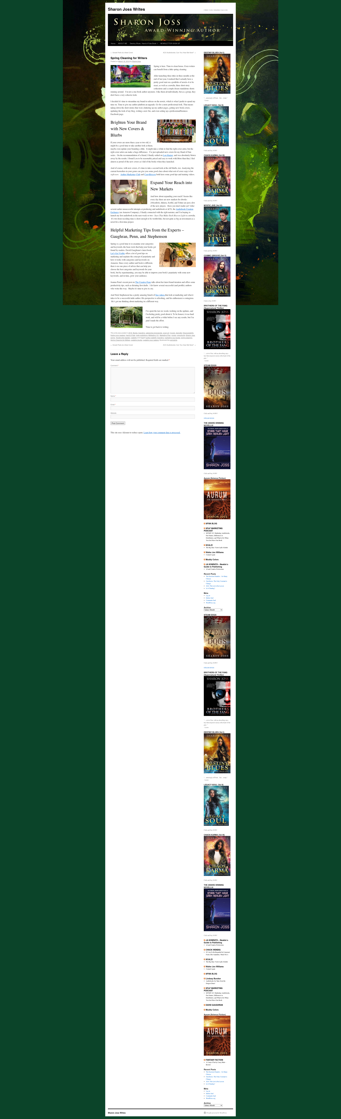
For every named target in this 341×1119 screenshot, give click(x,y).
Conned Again (210, 555)
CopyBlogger (150, 174)
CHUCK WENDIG (213, 949)
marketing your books (172, 338)
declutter (179, 333)
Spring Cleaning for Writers (120, 340)
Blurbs (135, 333)
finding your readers (118, 335)
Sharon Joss (190, 335)
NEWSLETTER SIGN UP (170, 43)
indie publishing (142, 335)
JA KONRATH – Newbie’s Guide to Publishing (216, 565)
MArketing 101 (153, 335)
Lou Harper (168, 155)
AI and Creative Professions (215, 569)
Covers (172, 333)
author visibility (151, 338)
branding (141, 333)
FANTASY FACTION (214, 1059)
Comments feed (211, 600)
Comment (115, 365)
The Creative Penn (143, 282)
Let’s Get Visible (118, 253)
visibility (134, 338)
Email (113, 404)
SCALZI (209, 545)
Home (113, 43)
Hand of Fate (130, 335)
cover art (166, 333)
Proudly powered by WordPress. (216, 1113)
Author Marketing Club (130, 174)
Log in (208, 595)
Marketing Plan (165, 335)
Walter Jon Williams (215, 552)
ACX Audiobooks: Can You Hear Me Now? (179, 52)
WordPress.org (210, 603)
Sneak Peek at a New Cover (122, 52)
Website (113, 413)
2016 (130, 333)
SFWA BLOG (211, 523)
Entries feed (209, 598)
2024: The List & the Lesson (215, 586)
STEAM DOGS (209, 418)
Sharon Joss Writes (126, 9)
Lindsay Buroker (213, 978)
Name (113, 396)
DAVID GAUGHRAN (214, 1005)
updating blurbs (136, 340)
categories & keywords (154, 333)
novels (173, 335)
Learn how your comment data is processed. (162, 432)
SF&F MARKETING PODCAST (213, 529)
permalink (173, 340)
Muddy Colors (212, 559)
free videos (160, 294)
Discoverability (188, 333)
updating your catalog (151, 340)
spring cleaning (186, 338)
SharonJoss (136, 61)
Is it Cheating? (210, 588)
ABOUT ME (122, 43)
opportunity (181, 335)
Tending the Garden (123, 338)
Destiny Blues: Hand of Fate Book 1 (144, 43)
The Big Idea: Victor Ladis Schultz (217, 547)
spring (113, 338)
